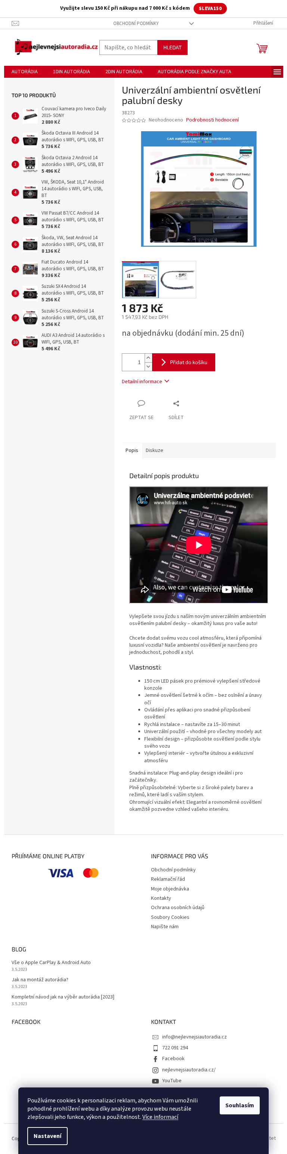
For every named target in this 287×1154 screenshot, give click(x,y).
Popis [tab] (132, 450)
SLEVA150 (210, 8)
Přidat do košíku (188, 362)
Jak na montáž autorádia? (40, 980)
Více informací (160, 1117)
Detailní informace (142, 381)
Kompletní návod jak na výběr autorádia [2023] (63, 997)
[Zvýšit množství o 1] (148, 358)
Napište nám (165, 926)
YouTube (172, 1080)
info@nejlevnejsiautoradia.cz (194, 1037)
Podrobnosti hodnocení (212, 120)
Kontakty (161, 898)
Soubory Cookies (170, 917)
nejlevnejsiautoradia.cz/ (189, 1070)
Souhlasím (239, 1105)
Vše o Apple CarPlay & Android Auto (51, 962)
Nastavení (47, 1136)
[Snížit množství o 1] (148, 366)
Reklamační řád (168, 879)
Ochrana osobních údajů (177, 907)
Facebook (173, 1058)
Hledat (172, 47)
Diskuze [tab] (154, 450)
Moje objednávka (170, 889)
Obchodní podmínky (136, 23)
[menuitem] (24, 72)
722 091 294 (175, 1048)
